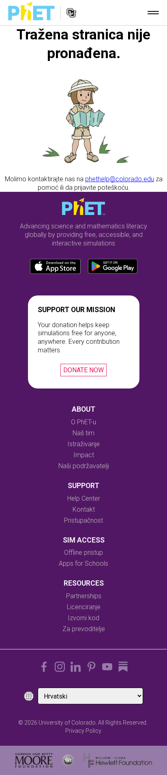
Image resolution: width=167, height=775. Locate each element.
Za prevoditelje (83, 629)
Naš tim (83, 433)
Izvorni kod (83, 618)
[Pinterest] (91, 666)
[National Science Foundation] (68, 760)
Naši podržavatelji (83, 466)
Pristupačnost (83, 520)
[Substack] (123, 666)
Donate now (83, 370)
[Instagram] (60, 666)
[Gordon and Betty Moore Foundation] (34, 760)
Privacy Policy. (83, 730)
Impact (83, 455)
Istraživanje (83, 444)
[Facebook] (44, 666)
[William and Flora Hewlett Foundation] (118, 760)
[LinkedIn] (75, 666)
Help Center (83, 498)
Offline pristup (83, 552)
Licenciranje (84, 607)
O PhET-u (83, 422)
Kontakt (84, 509)
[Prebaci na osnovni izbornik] (153, 12)
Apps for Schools (83, 563)
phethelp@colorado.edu (119, 179)
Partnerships (83, 596)
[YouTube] (107, 666)
